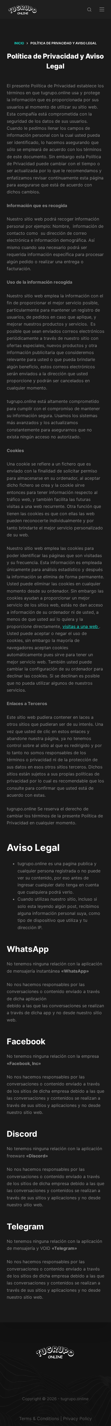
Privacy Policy (77, 1418)
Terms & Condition (38, 1418)
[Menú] (101, 9)
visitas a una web (81, 626)
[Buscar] (89, 10)
